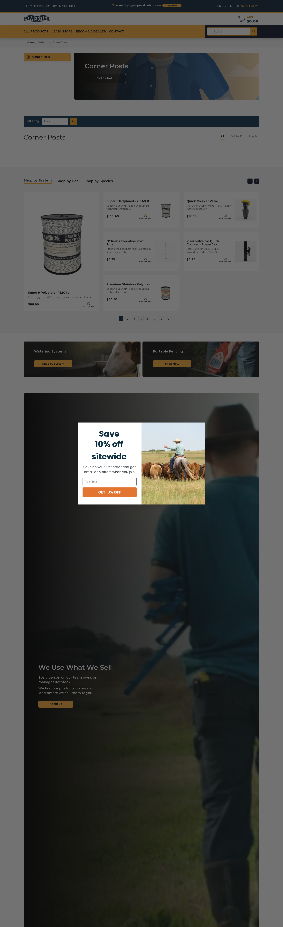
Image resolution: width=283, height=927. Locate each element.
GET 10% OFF (109, 492)
